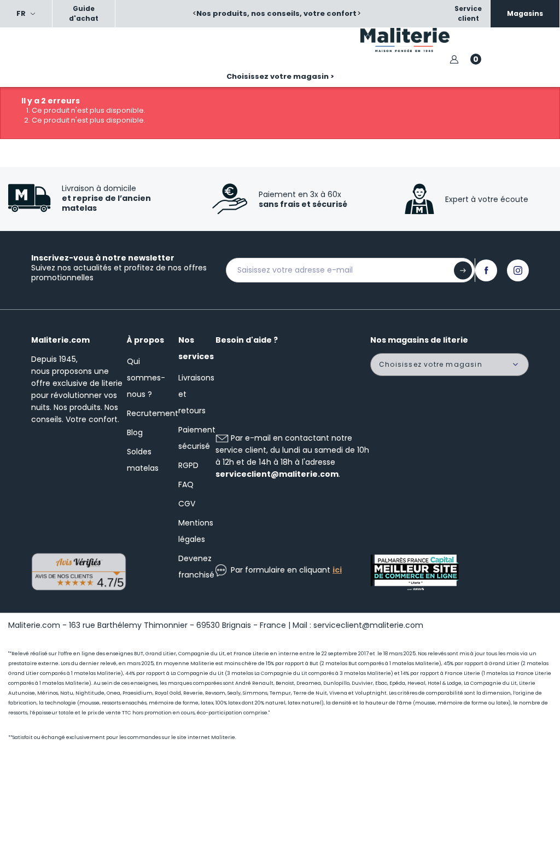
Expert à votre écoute (486, 199)
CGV (186, 503)
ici (337, 569)
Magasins (525, 13)
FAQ (186, 484)
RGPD (188, 465)
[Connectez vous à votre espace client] (454, 59)
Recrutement (152, 413)
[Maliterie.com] (420, 40)
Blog (135, 432)
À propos (145, 339)
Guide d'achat (83, 13)
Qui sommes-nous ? (146, 378)
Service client (468, 13)
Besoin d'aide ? (246, 339)
